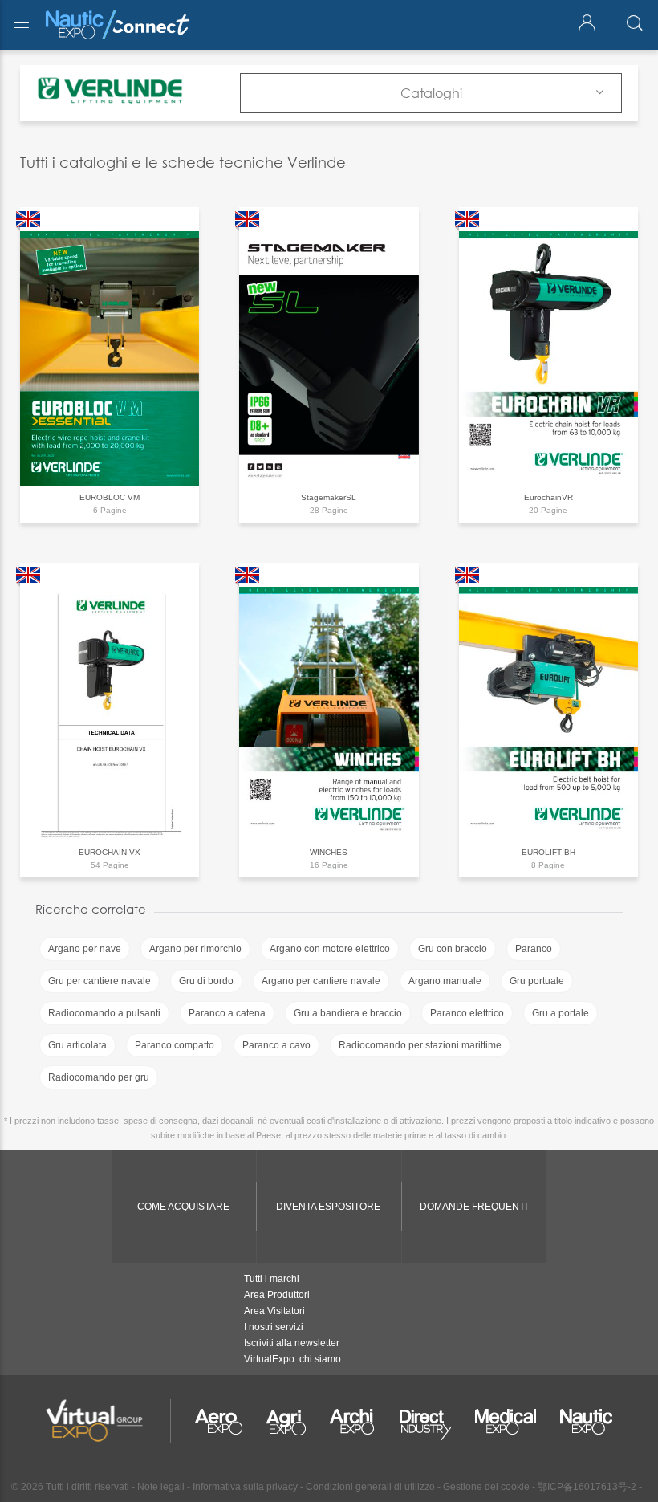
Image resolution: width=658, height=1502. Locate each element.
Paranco (533, 949)
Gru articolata (77, 1045)
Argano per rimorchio (195, 949)
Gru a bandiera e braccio (348, 1013)
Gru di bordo (206, 981)
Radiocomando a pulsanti (104, 1013)
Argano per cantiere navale (321, 981)
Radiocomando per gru (98, 1077)
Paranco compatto (174, 1045)
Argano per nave (84, 949)
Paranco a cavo (276, 1045)
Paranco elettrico (467, 1013)
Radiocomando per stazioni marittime (420, 1045)
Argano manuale (444, 981)
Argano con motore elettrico (330, 949)
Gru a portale (560, 1013)
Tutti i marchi (271, 1278)
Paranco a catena (227, 1013)
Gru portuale (537, 981)
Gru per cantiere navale (99, 981)
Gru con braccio (452, 949)
